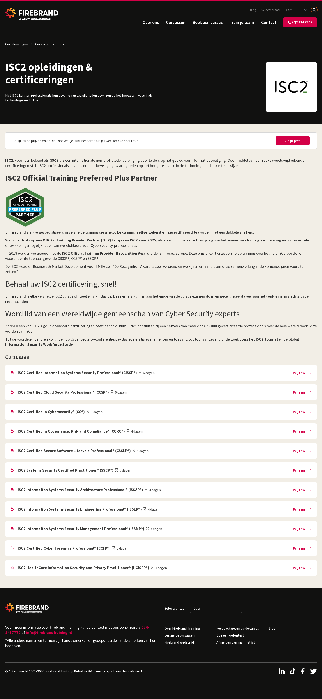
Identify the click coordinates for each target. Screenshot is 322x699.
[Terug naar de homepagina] (31, 14)
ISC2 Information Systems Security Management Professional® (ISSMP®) (81, 528)
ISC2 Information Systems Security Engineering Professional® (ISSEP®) (80, 509)
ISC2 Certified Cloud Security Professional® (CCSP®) (63, 392)
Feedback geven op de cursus (237, 628)
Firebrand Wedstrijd (179, 642)
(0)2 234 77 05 (302, 22)
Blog (253, 10)
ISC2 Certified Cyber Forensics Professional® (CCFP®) (64, 548)
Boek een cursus (208, 22)
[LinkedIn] (282, 671)
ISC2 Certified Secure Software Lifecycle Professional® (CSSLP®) (74, 450)
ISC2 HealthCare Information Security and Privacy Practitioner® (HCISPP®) (83, 567)
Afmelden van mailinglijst (235, 642)
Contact (268, 22)
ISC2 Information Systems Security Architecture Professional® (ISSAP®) (80, 489)
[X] (313, 671)
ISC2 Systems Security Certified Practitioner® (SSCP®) (65, 470)
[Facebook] (303, 671)
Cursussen (176, 22)
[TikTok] (292, 671)
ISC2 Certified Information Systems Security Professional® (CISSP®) (77, 372)
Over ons (151, 22)
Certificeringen (16, 44)
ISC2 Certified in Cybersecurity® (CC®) (51, 411)
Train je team (242, 22)
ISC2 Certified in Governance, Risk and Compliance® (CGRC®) (71, 431)
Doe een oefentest (230, 635)
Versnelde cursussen (180, 635)
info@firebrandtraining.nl (49, 632)
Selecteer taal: (271, 10)
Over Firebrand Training (182, 628)
